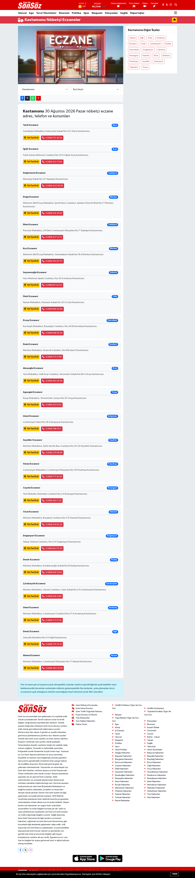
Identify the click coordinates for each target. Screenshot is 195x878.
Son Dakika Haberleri (85, 721)
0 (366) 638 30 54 (54, 333)
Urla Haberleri (153, 797)
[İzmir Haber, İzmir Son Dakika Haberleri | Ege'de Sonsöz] (30, 5)
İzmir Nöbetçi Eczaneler (87, 705)
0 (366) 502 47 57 (54, 261)
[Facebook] (20, 850)
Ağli (141, 38)
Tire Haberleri (153, 794)
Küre (156, 55)
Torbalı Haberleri (122, 797)
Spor (86, 13)
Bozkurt (133, 44)
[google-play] (110, 858)
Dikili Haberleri (121, 769)
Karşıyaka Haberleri (124, 778)
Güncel (22, 13)
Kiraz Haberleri (122, 781)
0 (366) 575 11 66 (54, 357)
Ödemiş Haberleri (123, 791)
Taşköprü (133, 67)
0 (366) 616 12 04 (54, 572)
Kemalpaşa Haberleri (156, 778)
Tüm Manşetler (83, 718)
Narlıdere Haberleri (156, 788)
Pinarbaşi (133, 61)
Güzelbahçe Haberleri (157, 772)
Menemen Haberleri (124, 788)
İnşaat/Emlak (153, 727)
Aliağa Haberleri (122, 753)
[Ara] (176, 5)
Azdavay (160, 38)
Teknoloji (151, 746)
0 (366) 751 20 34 (54, 138)
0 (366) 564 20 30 (54, 668)
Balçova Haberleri (155, 753)
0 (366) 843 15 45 (54, 548)
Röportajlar (137, 13)
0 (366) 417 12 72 (54, 237)
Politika (76, 13)
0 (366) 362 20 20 (54, 381)
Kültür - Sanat (153, 737)
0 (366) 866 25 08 (54, 309)
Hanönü (161, 50)
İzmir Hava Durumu (84, 708)
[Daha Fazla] (38, 98)
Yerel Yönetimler (46, 13)
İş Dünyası (119, 730)
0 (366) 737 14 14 (54, 644)
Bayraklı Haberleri (155, 756)
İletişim (118, 715)
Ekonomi (64, 13)
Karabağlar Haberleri (124, 775)
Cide (143, 44)
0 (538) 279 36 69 (54, 453)
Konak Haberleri (122, 785)
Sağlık (124, 13)
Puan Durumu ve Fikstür (86, 715)
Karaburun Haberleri (156, 775)
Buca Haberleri (154, 762)
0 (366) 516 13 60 (54, 596)
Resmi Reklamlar (122, 800)
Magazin (97, 13)
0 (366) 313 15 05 (53, 405)
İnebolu (146, 55)
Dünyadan (111, 13)
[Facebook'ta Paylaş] (22, 98)
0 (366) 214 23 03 (54, 213)
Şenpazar (158, 61)
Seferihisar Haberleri (156, 791)
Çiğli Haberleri (153, 766)
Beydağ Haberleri (155, 759)
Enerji (117, 727)
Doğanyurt (148, 50)
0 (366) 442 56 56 (54, 186)
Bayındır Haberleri (123, 756)
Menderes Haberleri (156, 785)
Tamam (174, 874)
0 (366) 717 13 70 (54, 620)
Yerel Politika (121, 750)
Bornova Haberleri (123, 762)
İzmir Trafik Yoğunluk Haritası (89, 711)
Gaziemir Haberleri (123, 772)
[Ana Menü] (175, 13)
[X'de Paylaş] (27, 98)
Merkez (166, 55)
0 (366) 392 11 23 (53, 500)
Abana (132, 38)
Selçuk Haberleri (122, 794)
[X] (25, 850)
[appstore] (85, 858)
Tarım (117, 734)
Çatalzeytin (155, 44)
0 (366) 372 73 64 (54, 162)
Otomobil (151, 730)
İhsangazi (133, 55)
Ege (31, 13)
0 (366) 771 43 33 (54, 476)
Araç (150, 38)
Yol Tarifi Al (32, 138)
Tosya (145, 67)
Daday (168, 44)
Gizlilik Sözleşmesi (155, 708)
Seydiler (146, 61)
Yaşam (150, 740)
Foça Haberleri (154, 769)
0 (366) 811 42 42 (54, 285)
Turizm (150, 734)
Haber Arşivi (81, 724)
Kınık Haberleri (153, 781)
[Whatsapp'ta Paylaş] (32, 98)
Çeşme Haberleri (123, 766)
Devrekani (134, 50)
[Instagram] (30, 850)
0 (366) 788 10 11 (53, 429)
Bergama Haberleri (124, 759)
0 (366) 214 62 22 (54, 524)
